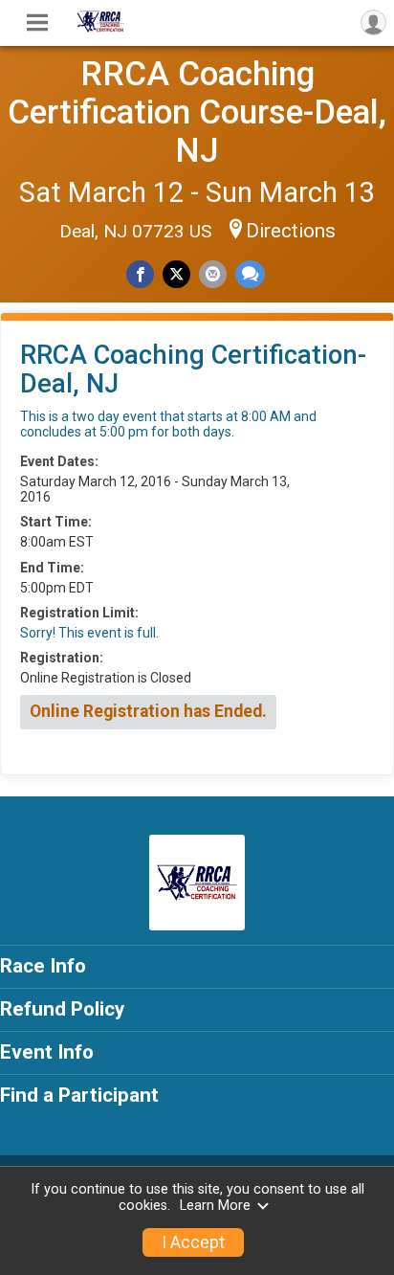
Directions (291, 230)
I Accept (193, 1242)
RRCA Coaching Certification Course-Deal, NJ (197, 112)
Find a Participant (79, 1095)
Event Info (47, 1051)
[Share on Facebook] (140, 274)
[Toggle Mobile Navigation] (37, 23)
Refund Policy (62, 1008)
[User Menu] (373, 22)
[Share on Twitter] (176, 274)
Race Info (43, 965)
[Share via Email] (213, 274)
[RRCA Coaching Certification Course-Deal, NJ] (100, 27)
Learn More (215, 1205)
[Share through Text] (250, 274)
